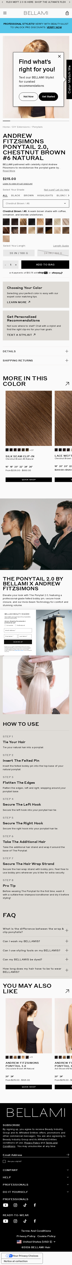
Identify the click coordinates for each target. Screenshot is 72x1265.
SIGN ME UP (18, 642)
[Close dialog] (70, 611)
